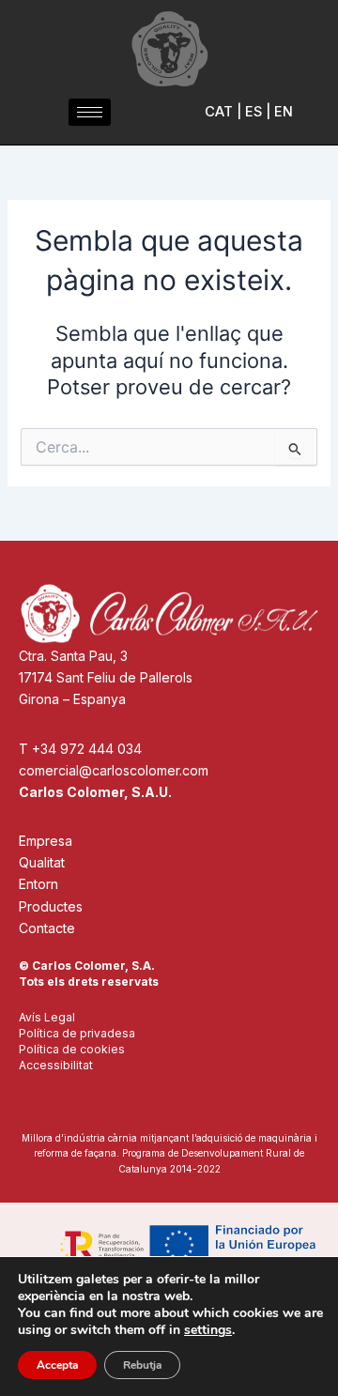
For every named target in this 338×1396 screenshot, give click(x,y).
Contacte (47, 928)
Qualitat (42, 862)
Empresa (45, 841)
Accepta (57, 1365)
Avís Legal (47, 1017)
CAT (219, 111)
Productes (51, 906)
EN (283, 111)
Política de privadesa (77, 1033)
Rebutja (142, 1365)
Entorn (38, 884)
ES (253, 111)
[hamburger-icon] (90, 112)
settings (208, 1330)
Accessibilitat (56, 1065)
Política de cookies (72, 1049)
